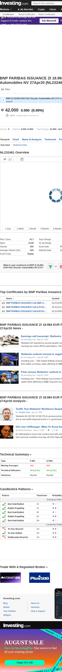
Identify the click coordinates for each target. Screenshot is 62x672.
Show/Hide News (22, 159)
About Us (35, 603)
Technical (50, 139)
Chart (16, 139)
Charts (52, 9)
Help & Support (38, 611)
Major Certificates (47, 14)
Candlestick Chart (5, 159)
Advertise (35, 607)
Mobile (6, 607)
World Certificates (27, 14)
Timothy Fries (24, 412)
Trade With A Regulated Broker (22, 567)
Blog (5, 603)
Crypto (41, 9)
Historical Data (20, 145)
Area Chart (10, 159)
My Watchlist (26, 9)
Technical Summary (14, 454)
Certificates (8, 14)
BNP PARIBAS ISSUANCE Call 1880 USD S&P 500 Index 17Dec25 (26, 303)
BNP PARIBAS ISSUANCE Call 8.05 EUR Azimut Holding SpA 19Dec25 (26, 311)
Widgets (7, 615)
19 (56, 430)
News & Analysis (32, 139)
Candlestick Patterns (15, 489)
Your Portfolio (9, 611)
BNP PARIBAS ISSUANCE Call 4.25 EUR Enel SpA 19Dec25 (26, 307)
